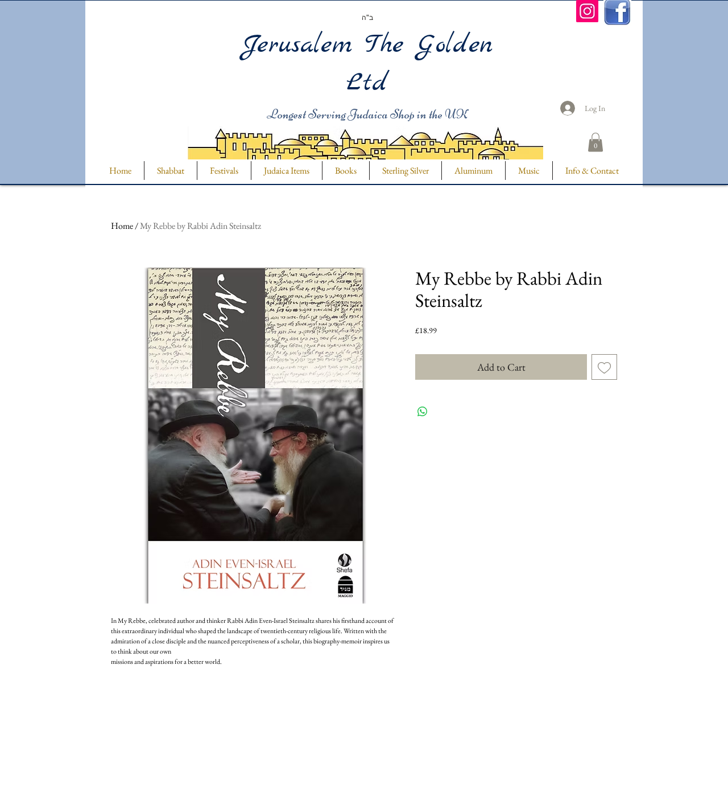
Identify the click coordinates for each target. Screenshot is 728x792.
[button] (595, 142)
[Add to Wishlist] (604, 367)
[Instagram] (587, 11)
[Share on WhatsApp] (422, 411)
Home (122, 226)
